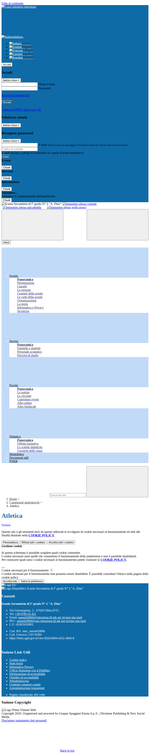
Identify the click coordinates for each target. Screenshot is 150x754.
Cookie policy (18, 660)
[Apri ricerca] (117, 224)
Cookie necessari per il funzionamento (25, 570)
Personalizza (10, 542)
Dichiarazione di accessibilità (27, 674)
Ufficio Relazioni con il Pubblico (29, 670)
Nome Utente (46, 84)
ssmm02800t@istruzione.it (50, 617)
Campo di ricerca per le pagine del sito (25, 495)
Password (44, 88)
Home (13, 499)
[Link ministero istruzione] (19, 6)
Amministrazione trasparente (27, 688)
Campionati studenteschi (24, 502)
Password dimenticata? (16, 95)
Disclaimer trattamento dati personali (24, 720)
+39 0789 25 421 (25, 614)
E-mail (42, 144)
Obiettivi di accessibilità (24, 677)
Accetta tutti (61, 542)
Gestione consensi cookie (25, 684)
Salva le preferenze (32, 581)
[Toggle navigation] (32, 224)
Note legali (16, 663)
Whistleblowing (19, 681)
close (6, 242)
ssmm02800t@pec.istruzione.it (51, 621)
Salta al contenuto (12, 3)
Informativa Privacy (21, 667)
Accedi (7, 64)
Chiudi (6, 167)
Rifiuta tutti (33, 542)
